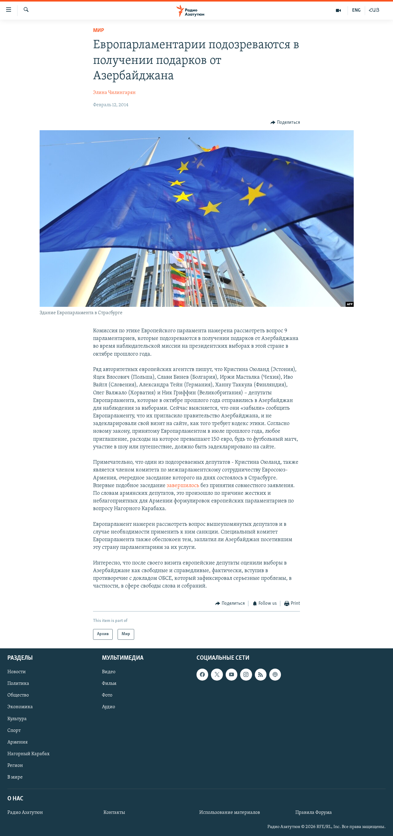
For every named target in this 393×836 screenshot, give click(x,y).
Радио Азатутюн (25, 812)
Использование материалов (229, 812)
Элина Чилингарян (114, 92)
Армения (17, 742)
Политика (18, 683)
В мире (15, 777)
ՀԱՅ (374, 10)
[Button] (285, 123)
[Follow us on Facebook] (202, 674)
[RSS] (261, 674)
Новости (16, 672)
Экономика (20, 707)
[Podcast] (275, 674)
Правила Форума (313, 812)
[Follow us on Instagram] (246, 674)
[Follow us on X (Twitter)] (217, 674)
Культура (17, 718)
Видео (108, 672)
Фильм (109, 683)
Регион (15, 765)
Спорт (14, 730)
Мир (98, 30)
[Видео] (338, 10)
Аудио (108, 707)
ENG (356, 10)
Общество (18, 695)
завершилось (183, 486)
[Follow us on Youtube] (231, 674)
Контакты (114, 812)
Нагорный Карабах (28, 754)
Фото (107, 695)
